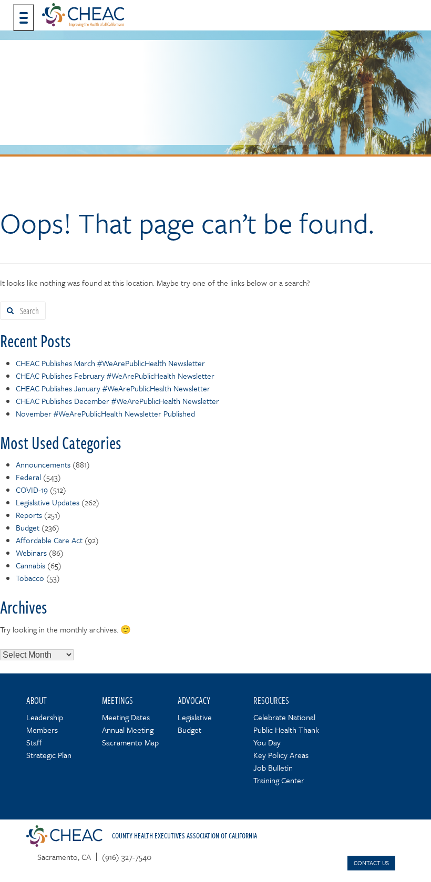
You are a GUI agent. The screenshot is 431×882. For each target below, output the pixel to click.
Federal (28, 477)
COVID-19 (32, 489)
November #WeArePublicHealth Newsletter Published (105, 413)
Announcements (43, 464)
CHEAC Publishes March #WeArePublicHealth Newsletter (110, 363)
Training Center (278, 780)
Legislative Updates (47, 502)
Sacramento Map (130, 742)
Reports (29, 515)
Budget (27, 527)
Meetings (117, 700)
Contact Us (371, 862)
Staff (34, 742)
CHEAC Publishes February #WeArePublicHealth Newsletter (115, 375)
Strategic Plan (48, 755)
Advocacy (194, 700)
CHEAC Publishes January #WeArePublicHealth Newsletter (113, 388)
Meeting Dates (126, 717)
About (36, 700)
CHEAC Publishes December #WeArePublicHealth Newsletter (117, 401)
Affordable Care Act (49, 540)
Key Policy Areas (281, 755)
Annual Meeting (127, 729)
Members (42, 729)
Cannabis (30, 565)
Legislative (195, 717)
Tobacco (30, 578)
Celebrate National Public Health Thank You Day (286, 729)
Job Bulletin (273, 767)
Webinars (31, 552)
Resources (271, 700)
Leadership (44, 717)
